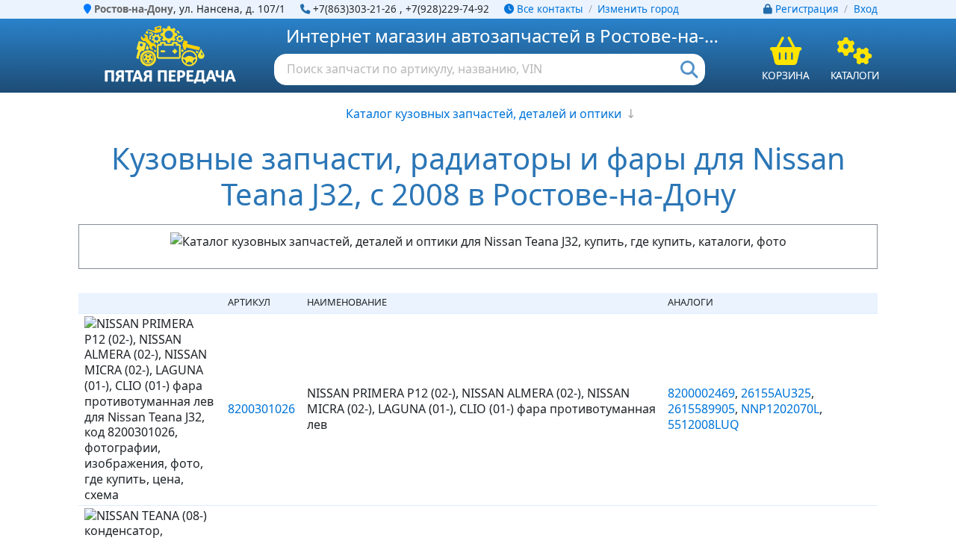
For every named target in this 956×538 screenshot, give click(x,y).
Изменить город (638, 9)
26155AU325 (776, 393)
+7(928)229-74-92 (447, 9)
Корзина (786, 75)
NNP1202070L (780, 409)
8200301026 (261, 409)
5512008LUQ (703, 424)
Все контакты (548, 9)
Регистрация (807, 9)
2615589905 (701, 409)
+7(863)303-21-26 (355, 9)
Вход (866, 9)
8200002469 (701, 393)
